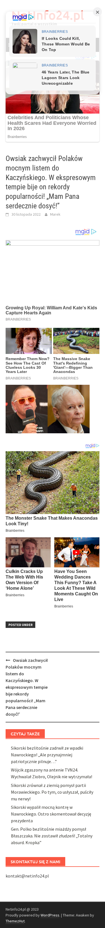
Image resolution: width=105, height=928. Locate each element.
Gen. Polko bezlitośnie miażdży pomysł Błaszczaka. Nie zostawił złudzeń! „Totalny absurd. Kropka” (51, 835)
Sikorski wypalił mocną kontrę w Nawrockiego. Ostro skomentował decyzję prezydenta (51, 813)
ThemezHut (15, 921)
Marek (55, 214)
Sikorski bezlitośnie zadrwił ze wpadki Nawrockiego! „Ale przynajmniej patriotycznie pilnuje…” (47, 754)
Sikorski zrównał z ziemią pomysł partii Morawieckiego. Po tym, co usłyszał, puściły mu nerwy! (52, 792)
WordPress (50, 915)
